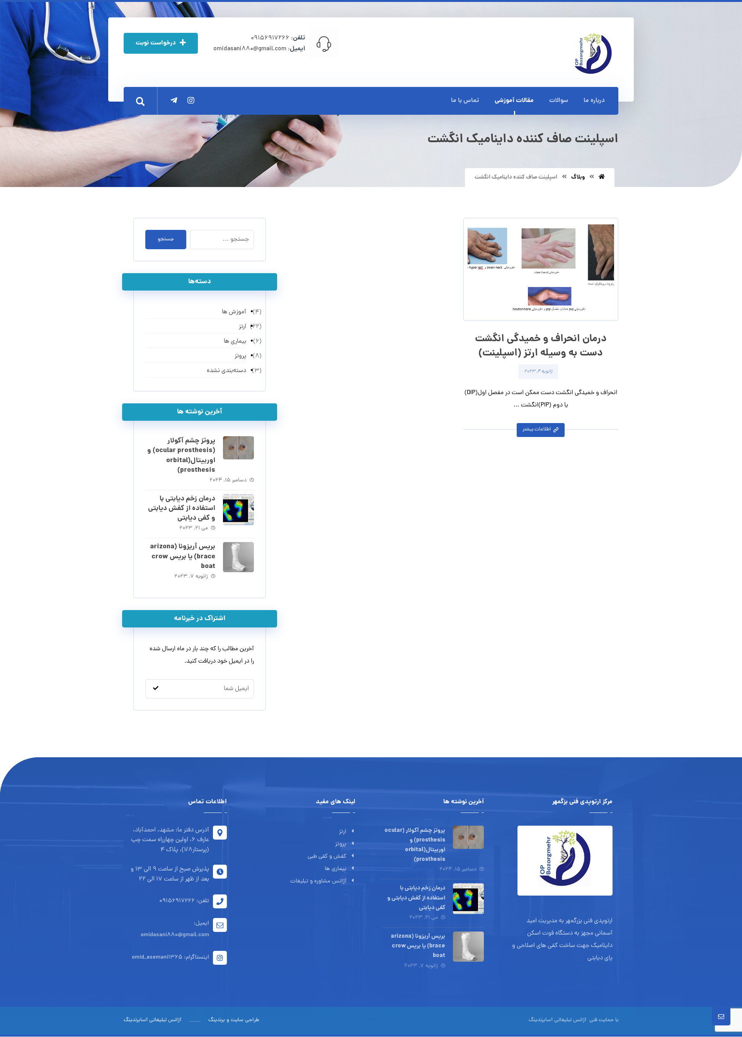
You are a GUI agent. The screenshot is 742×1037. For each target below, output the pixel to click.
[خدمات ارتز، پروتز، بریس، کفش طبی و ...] (592, 53)
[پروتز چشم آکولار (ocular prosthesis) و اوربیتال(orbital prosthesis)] (238, 451)
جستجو (166, 239)
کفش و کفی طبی (327, 856)
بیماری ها (335, 869)
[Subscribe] (155, 689)
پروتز (340, 844)
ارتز (342, 832)
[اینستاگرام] (191, 100)
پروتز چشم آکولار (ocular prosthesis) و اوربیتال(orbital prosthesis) (181, 455)
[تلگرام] (174, 100)
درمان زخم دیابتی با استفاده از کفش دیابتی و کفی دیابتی (181, 508)
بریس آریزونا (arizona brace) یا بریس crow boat (182, 556)
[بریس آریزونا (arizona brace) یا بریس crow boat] (238, 557)
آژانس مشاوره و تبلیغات (318, 881)
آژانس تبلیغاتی (569, 1020)
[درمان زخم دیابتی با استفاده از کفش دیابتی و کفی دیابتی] (238, 509)
